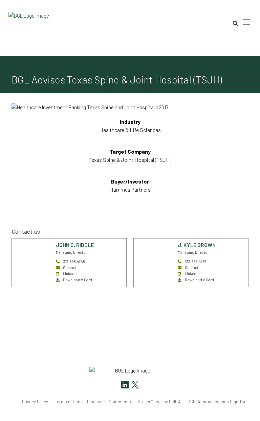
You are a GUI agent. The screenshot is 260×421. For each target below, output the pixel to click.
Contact (70, 267)
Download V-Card (77, 280)
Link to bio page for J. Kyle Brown (153, 246)
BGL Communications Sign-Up (216, 401)
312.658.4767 (195, 261)
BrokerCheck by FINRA (159, 401)
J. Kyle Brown (197, 245)
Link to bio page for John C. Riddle (31, 246)
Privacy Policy (35, 401)
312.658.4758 (74, 261)
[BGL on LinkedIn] (125, 385)
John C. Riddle (75, 245)
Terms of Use (67, 401)
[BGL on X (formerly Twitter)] (134, 385)
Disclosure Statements (109, 401)
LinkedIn (70, 273)
